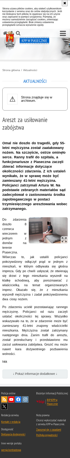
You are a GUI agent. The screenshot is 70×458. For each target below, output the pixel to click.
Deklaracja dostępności (13, 434)
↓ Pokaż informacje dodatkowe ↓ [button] (35, 373)
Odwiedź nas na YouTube (11, 399)
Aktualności (30, 70)
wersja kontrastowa (11, 450)
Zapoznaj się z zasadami (48, 429)
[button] (63, 33)
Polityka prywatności (47, 435)
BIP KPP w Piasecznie (52, 402)
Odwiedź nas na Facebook (18, 399)
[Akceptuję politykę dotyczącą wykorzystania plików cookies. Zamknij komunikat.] (65, 3)
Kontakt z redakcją (10, 422)
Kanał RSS (4, 399)
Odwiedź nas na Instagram (25, 399)
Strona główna (11, 70)
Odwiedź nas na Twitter (4, 406)
